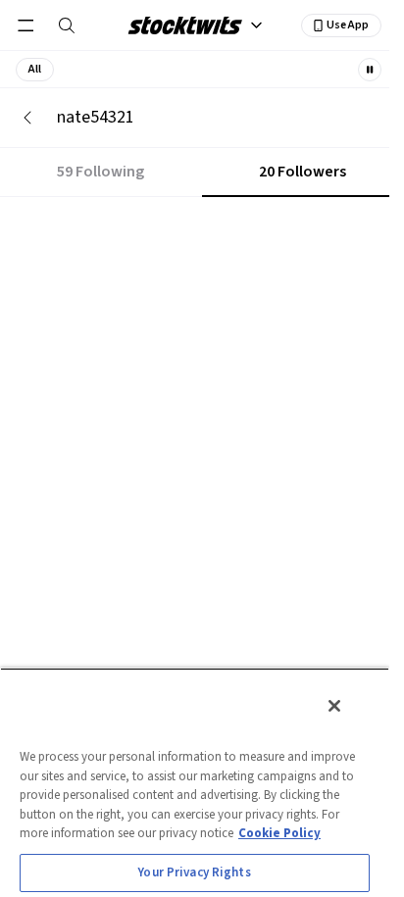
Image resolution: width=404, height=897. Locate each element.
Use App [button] (348, 25)
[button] (35, 69)
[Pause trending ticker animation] (369, 69)
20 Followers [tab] (302, 171)
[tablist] (201, 172)
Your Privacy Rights (194, 872)
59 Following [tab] (100, 171)
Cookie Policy (279, 833)
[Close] (334, 705)
